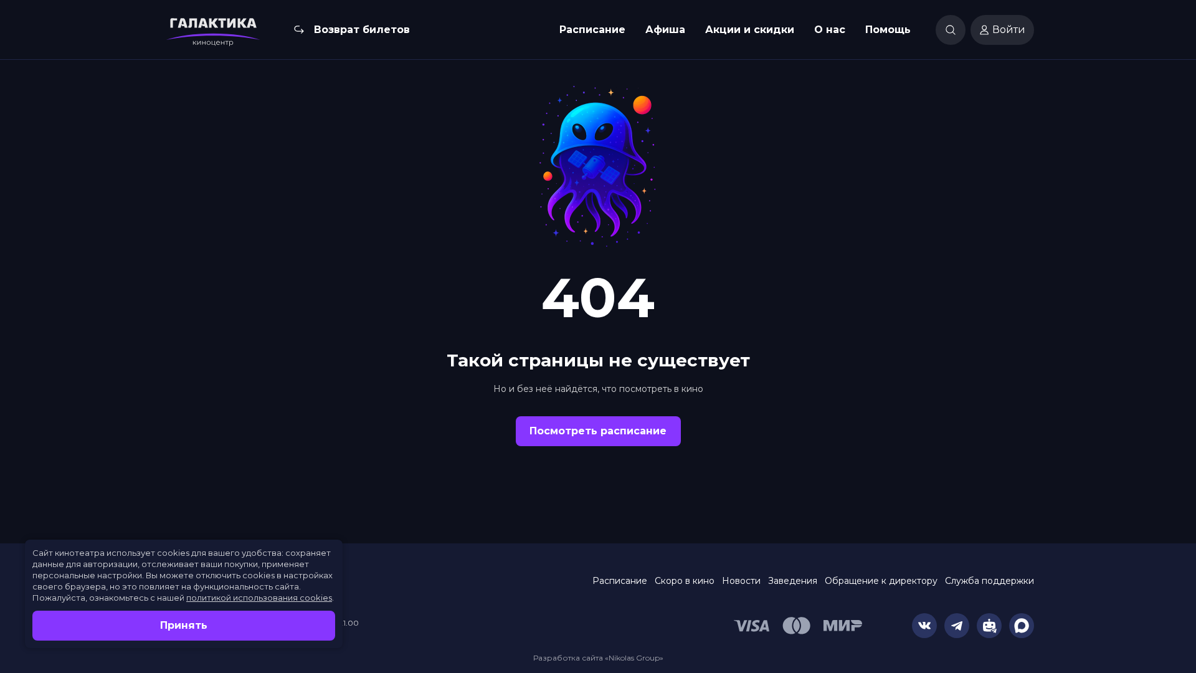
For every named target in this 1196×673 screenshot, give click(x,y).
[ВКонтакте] (924, 625)
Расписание (592, 30)
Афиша (665, 30)
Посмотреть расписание (598, 431)
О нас (829, 30)
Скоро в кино (684, 580)
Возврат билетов (362, 30)
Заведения (792, 580)
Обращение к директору (881, 580)
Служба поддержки (989, 580)
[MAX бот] (1021, 625)
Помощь (888, 30)
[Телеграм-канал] (956, 625)
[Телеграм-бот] (989, 625)
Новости (741, 580)
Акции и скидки (749, 30)
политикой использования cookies (259, 598)
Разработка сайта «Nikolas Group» (598, 657)
